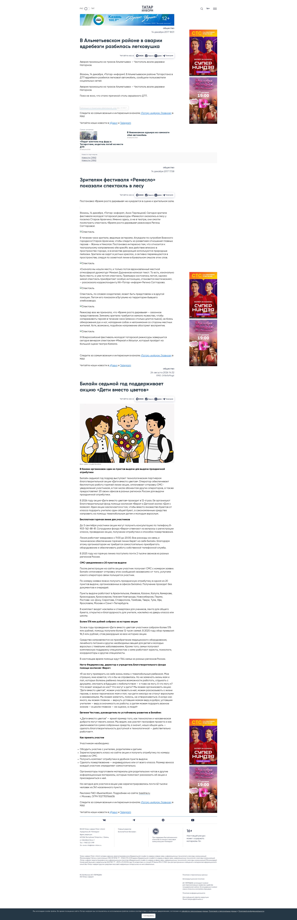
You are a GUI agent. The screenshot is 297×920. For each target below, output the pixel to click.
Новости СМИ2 (89, 158)
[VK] (104, 820)
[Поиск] (202, 9)
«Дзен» (114, 123)
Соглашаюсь (148, 916)
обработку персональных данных (195, 911)
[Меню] (215, 8)
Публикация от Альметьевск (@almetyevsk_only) (98, 108)
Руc (81, 9)
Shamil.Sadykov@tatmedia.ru (193, 899)
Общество (168, 28)
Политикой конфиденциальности (251, 911)
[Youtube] (192, 820)
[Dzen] (163, 820)
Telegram (125, 123)
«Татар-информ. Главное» (156, 113)
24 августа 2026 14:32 (162, 372)
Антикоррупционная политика (193, 879)
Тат (92, 9)
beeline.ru (144, 793)
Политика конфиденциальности (194, 893)
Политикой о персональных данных (223, 911)
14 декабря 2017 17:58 (162, 171)
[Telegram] (133, 820)
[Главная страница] (147, 9)
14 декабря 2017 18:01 (163, 32)
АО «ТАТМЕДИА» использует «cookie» (195, 883)
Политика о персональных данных (195, 875)
